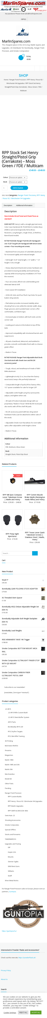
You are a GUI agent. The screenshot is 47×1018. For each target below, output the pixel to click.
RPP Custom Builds (15, 796)
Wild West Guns (14, 866)
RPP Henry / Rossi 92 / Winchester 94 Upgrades (25, 801)
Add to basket (18, 188)
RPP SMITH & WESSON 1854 (18, 811)
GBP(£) (23, 19)
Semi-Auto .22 (10, 815)
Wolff (10, 876)
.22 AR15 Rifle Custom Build (17, 712)
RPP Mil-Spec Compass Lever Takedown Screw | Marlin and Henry (12, 497)
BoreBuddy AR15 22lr (15, 727)
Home (6, 80)
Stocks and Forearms (12, 834)
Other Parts (9, 783)
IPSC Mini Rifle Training (16, 736)
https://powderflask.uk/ (27, 957)
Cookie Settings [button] (10, 1012)
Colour (5, 177)
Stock (5, 182)
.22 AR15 (8, 709)
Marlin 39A (9, 769)
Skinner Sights (13, 861)
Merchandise (10, 774)
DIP (9, 847)
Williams (11, 871)
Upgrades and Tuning (13, 844)
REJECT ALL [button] (23, 1012)
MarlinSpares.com (16, 41)
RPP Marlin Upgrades (15, 806)
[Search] (35, 553)
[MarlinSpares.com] (23, 6)
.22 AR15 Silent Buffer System (18, 717)
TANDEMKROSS (10, 839)
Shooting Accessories (13, 820)
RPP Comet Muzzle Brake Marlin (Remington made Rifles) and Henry (35, 497)
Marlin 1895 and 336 (12, 765)
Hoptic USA (12, 852)
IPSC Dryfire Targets (15, 731)
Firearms (8, 750)
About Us (4, 979)
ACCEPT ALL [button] (36, 1012)
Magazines (9, 755)
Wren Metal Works (11, 880)
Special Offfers (10, 830)
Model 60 (8, 779)
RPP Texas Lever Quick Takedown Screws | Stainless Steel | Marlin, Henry (34, 536)
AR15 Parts (12, 722)
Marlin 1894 (9, 760)
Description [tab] (8, 205)
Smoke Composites (12, 825)
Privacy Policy (6, 970)
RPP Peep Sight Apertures (12, 535)
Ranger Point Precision (18, 80)
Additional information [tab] (24, 205)
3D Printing (9, 741)
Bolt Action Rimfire (11, 746)
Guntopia (12, 891)
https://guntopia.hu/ (9, 931)
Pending (8, 788)
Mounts (10, 857)
